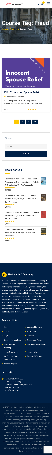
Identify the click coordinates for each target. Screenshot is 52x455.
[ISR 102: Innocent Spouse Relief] (26, 73)
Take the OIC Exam (34, 356)
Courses (7, 331)
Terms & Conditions (11, 352)
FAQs (6, 336)
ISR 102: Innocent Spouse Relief (21, 92)
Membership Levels (34, 327)
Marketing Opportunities (36, 344)
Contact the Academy (12, 340)
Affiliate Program (10, 364)
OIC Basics (31, 336)
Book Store (31, 331)
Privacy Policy (32, 352)
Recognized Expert (34, 340)
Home (6, 327)
